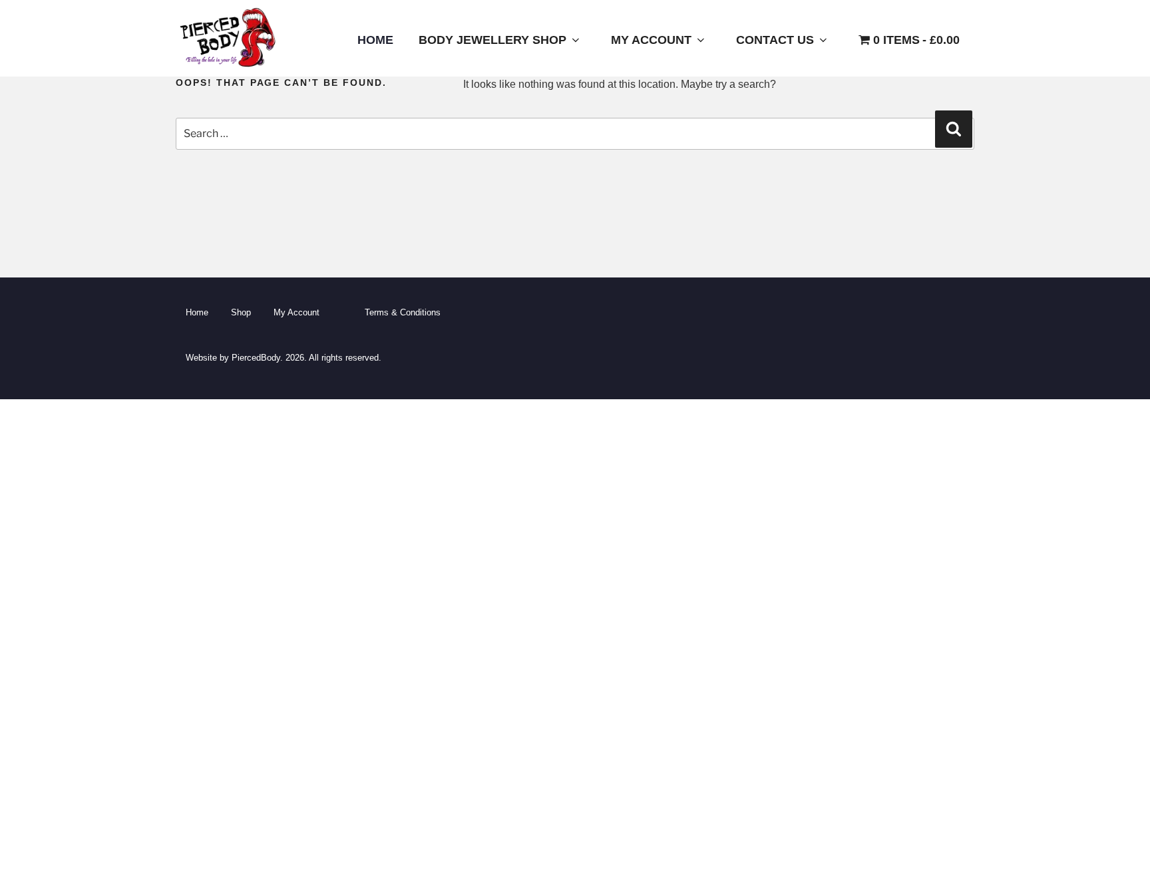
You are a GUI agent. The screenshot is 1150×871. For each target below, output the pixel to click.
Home (375, 40)
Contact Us (775, 40)
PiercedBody (256, 358)
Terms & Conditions (403, 312)
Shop (241, 312)
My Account (651, 40)
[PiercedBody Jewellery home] (227, 67)
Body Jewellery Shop (492, 40)
